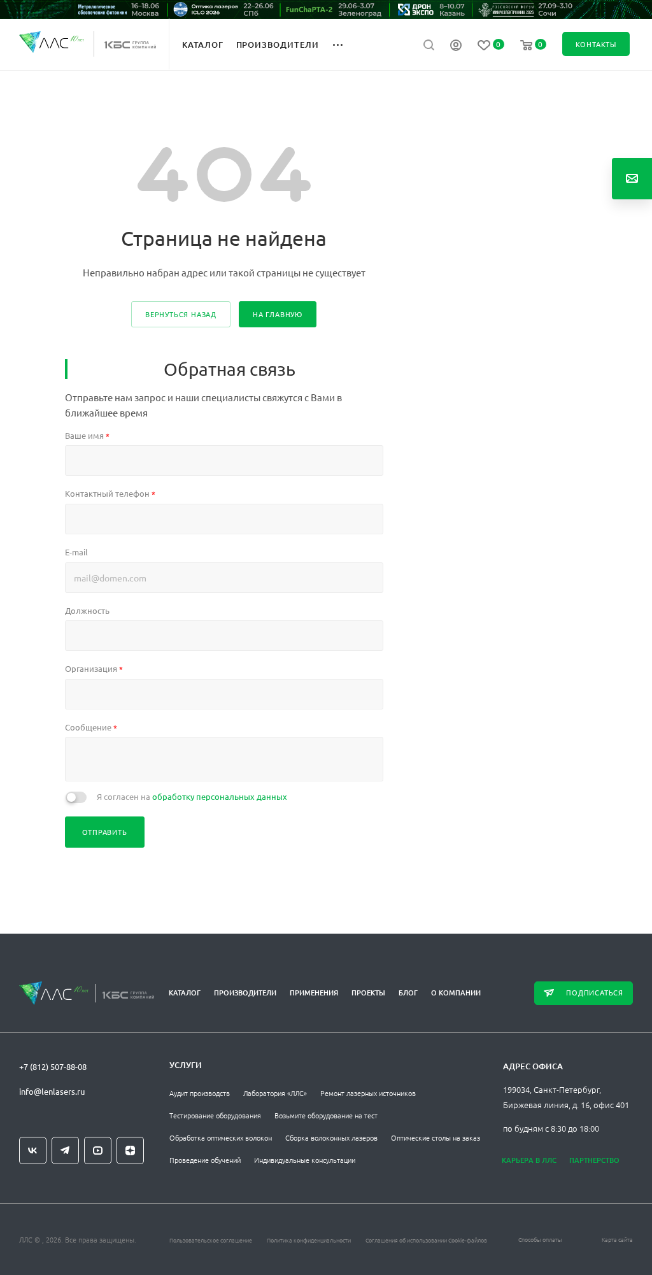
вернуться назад (180, 314)
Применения (314, 992)
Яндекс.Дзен (130, 1150)
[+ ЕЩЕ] (345, 44)
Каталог (185, 992)
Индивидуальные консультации (304, 1160)
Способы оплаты (540, 1239)
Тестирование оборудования (215, 1115)
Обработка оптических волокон (220, 1137)
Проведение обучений (205, 1160)
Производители (245, 992)
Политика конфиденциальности (309, 1239)
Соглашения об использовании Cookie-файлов (426, 1239)
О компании (456, 992)
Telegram (65, 1150)
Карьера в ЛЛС (529, 1160)
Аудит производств (199, 1093)
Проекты (368, 992)
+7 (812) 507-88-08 (53, 1066)
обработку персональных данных (219, 796)
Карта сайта (617, 1239)
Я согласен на (192, 796)
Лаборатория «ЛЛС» (275, 1093)
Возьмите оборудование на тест (326, 1115)
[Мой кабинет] (456, 46)
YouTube (97, 1150)
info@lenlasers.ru (52, 1091)
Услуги (185, 1065)
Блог (408, 992)
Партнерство (594, 1160)
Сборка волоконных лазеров (331, 1137)
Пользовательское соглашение (210, 1239)
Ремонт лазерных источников (368, 1093)
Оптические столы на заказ (435, 1137)
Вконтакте (32, 1150)
